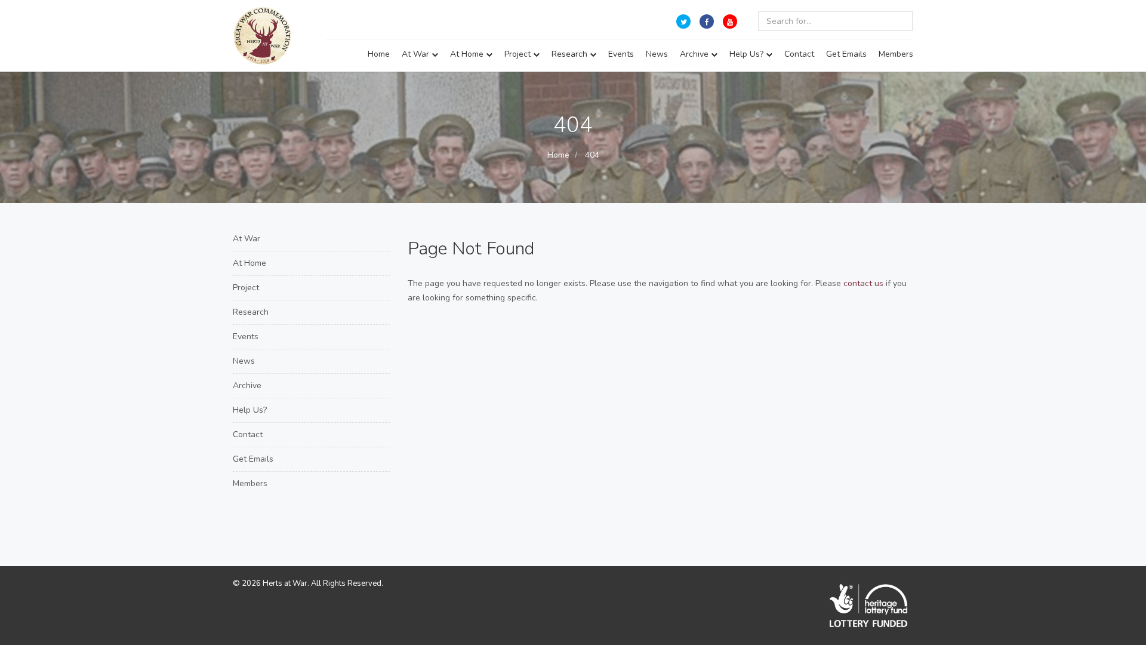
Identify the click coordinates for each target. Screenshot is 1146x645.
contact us (863, 283)
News (657, 54)
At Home (468, 54)
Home (379, 54)
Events (621, 54)
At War (417, 54)
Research (571, 54)
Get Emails (846, 54)
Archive (695, 54)
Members (896, 54)
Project (518, 54)
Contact (799, 54)
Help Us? (747, 54)
